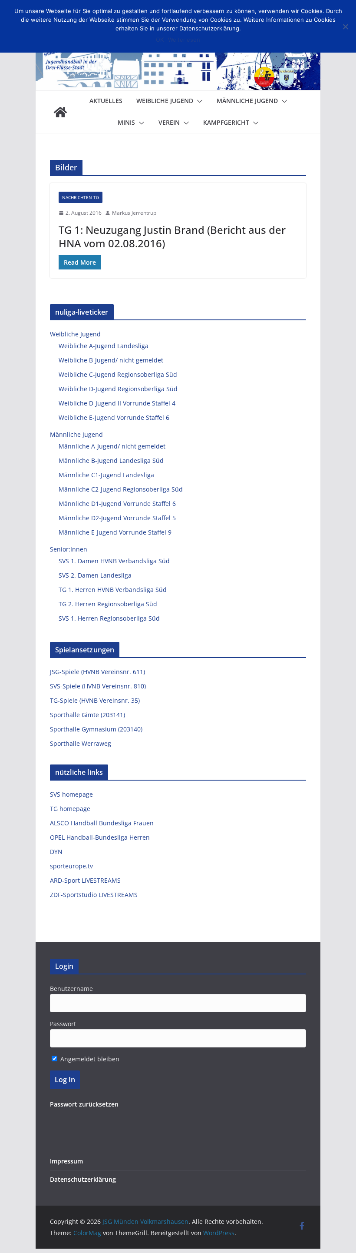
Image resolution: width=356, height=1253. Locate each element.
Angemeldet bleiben (89, 1059)
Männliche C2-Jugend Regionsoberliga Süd (121, 489)
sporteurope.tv (71, 866)
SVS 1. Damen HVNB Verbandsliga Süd (114, 561)
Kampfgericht (226, 122)
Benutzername (71, 988)
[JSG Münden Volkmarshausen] (60, 112)
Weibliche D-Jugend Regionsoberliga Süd (118, 389)
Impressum (66, 1161)
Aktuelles (105, 100)
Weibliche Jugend (164, 100)
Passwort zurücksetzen (84, 1104)
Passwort (63, 1024)
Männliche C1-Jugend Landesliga (106, 475)
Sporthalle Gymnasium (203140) (96, 729)
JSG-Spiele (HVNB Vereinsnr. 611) (97, 672)
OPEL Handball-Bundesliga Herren (100, 837)
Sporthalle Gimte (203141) (87, 715)
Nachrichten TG (80, 197)
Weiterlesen (184, 39)
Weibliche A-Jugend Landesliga (103, 346)
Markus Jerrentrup (134, 212)
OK (160, 39)
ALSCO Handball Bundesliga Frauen (102, 823)
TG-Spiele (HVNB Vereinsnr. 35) (95, 700)
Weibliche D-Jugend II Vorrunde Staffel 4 (117, 403)
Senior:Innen (68, 549)
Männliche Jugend (247, 100)
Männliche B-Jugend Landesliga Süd (111, 460)
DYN (56, 852)
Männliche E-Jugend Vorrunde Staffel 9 (115, 532)
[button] (198, 101)
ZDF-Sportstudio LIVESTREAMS (94, 895)
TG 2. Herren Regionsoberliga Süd (108, 604)
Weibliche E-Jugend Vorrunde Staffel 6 (114, 417)
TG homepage (70, 808)
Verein (169, 122)
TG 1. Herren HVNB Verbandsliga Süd (113, 589)
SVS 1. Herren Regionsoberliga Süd (109, 618)
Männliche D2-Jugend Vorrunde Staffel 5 (117, 518)
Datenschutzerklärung (83, 1179)
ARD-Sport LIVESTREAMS (85, 880)
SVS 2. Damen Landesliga (95, 575)
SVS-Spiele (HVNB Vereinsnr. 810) (98, 686)
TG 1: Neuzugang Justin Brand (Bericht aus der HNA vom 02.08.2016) (172, 236)
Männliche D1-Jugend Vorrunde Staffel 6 (117, 503)
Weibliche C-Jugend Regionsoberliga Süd (118, 374)
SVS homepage (71, 794)
